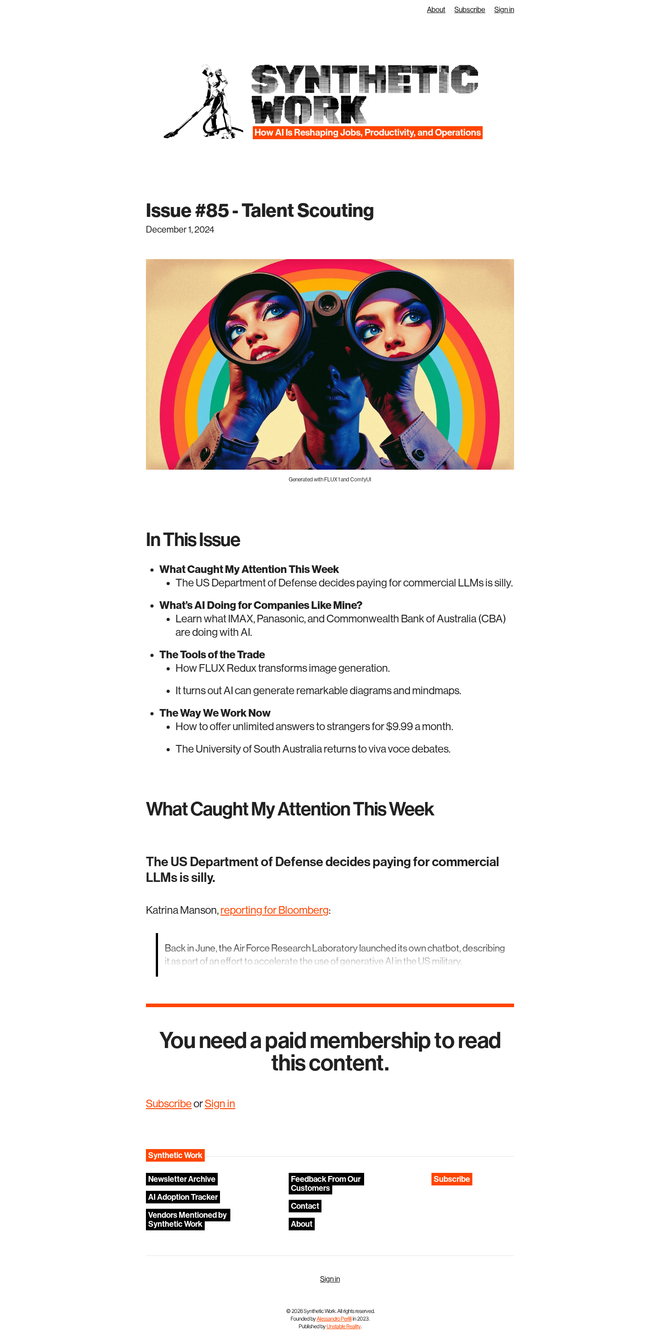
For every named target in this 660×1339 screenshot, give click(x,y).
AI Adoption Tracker (183, 1197)
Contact (305, 1206)
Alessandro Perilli (334, 1318)
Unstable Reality (343, 1326)
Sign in (504, 9)
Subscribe (469, 9)
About (436, 9)
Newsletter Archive (182, 1179)
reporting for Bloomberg (274, 910)
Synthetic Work (364, 95)
